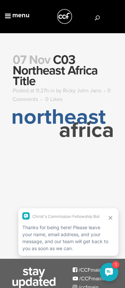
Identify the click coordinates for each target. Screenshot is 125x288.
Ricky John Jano (82, 90)
